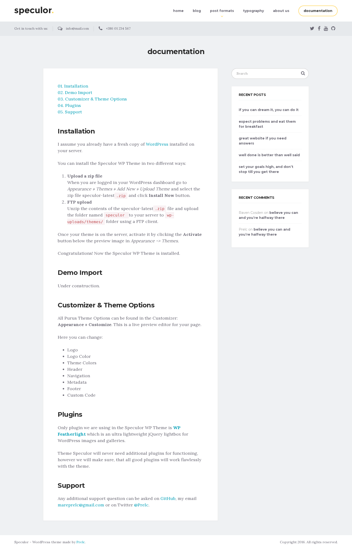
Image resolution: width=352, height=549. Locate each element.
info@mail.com (77, 28)
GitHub (168, 498)
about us (281, 11)
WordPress (157, 144)
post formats (222, 11)
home (178, 11)
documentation (318, 11)
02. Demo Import (75, 92)
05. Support (70, 112)
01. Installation (73, 86)
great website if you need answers (262, 140)
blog (197, 11)
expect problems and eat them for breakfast (267, 124)
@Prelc (141, 505)
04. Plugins (69, 105)
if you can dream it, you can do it (269, 110)
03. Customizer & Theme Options (92, 99)
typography (253, 11)
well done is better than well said (269, 155)
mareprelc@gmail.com (81, 505)
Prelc (80, 542)
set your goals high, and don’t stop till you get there (266, 169)
